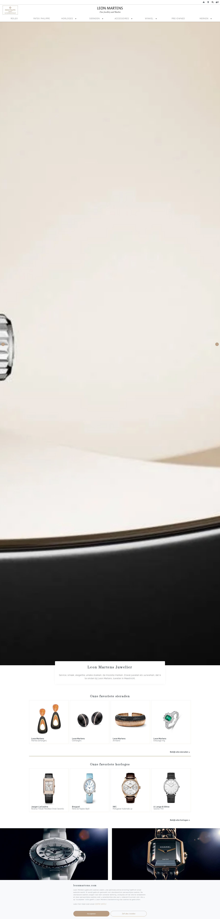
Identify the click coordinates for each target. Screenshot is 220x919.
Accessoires (122, 19)
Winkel (149, 19)
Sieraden (95, 19)
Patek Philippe (41, 19)
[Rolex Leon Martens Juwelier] (191, 10)
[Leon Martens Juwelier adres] (208, 2)
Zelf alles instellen (128, 914)
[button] (217, 344)
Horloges (67, 19)
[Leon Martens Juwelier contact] (203, 2)
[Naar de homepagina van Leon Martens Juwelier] (110, 10)
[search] (212, 2)
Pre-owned (178, 19)
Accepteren (91, 914)
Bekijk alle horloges (179, 820)
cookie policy (101, 904)
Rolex (14, 19)
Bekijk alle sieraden (179, 752)
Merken (204, 19)
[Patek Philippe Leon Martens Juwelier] (29, 10)
